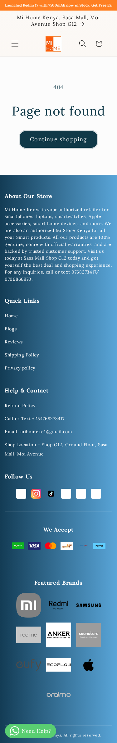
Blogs (11, 329)
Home (11, 316)
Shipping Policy (22, 355)
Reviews (14, 342)
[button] (15, 43)
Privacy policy (20, 368)
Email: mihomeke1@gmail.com (38, 431)
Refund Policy (20, 405)
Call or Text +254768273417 (35, 418)
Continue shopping (58, 139)
